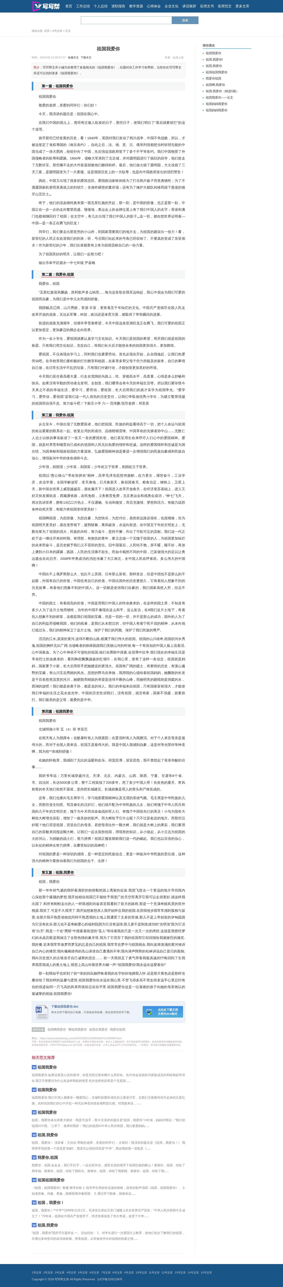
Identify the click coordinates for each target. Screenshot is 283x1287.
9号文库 (129, 1272)
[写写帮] (46, 6)
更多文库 (242, 6)
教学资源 (136, 6)
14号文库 (193, 1272)
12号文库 (167, 1272)
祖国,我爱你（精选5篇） (222, 91)
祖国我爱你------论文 (219, 97)
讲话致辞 (189, 6)
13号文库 (180, 1272)
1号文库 (36, 1272)
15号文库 (206, 1272)
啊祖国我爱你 (77, 1029)
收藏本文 (73, 57)
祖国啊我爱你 (57, 1029)
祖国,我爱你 (48, 1135)
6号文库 (94, 1272)
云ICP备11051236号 (109, 1279)
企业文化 (171, 6)
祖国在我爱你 (98, 1029)
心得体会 (154, 6)
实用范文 (225, 6)
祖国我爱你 (47, 1067)
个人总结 (101, 6)
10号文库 (141, 1272)
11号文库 (154, 1272)
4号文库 (71, 1272)
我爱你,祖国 (48, 1157)
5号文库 (83, 1272)
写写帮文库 (61, 1279)
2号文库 (48, 1272)
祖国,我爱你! (214, 59)
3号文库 (57, 30)
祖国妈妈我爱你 (216, 103)
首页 (68, 6)
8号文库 (117, 1272)
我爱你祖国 (117, 1029)
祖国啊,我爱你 (215, 84)
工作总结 (83, 6)
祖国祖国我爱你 (51, 1180)
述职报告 (118, 6)
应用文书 (207, 6)
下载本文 (86, 57)
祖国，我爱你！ (51, 1202)
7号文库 (106, 1272)
